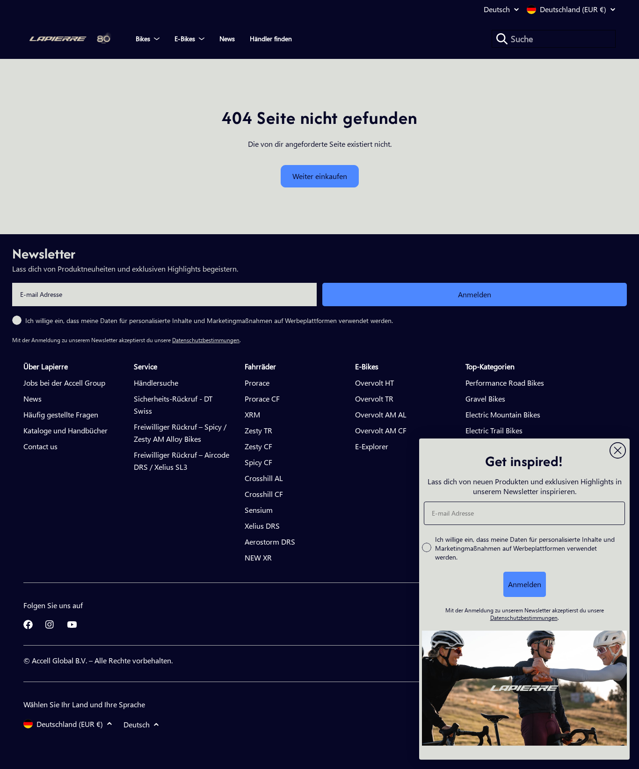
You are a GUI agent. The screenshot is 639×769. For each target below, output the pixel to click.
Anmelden (474, 294)
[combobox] (554, 39)
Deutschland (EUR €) (573, 9)
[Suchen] (502, 38)
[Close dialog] (618, 450)
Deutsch (497, 9)
